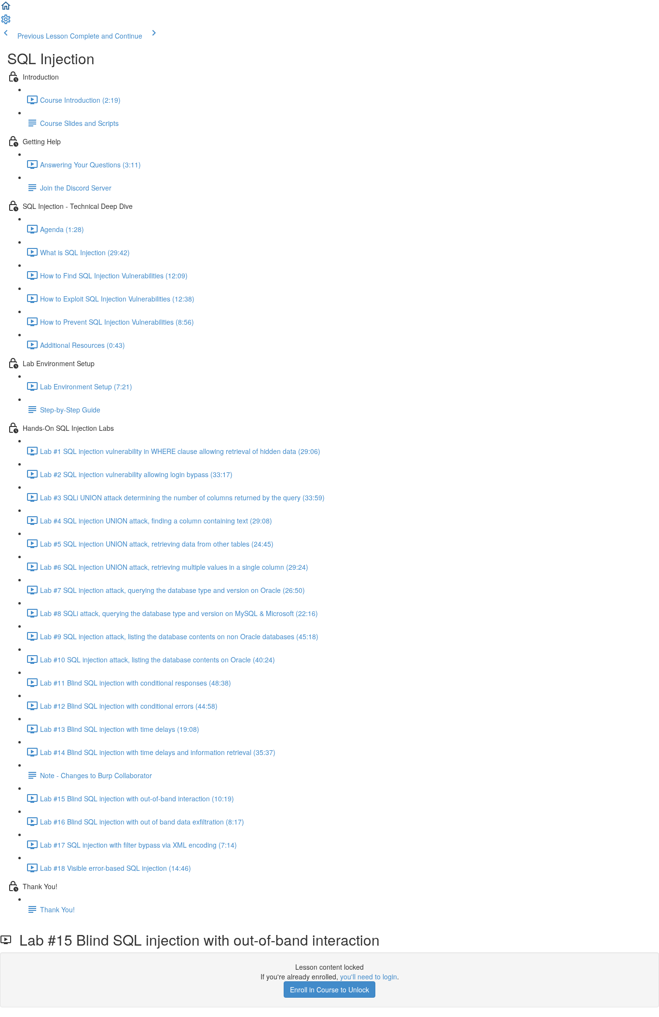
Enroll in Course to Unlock (329, 989)
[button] (6, 9)
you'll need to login (368, 976)
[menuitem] (6, 22)
